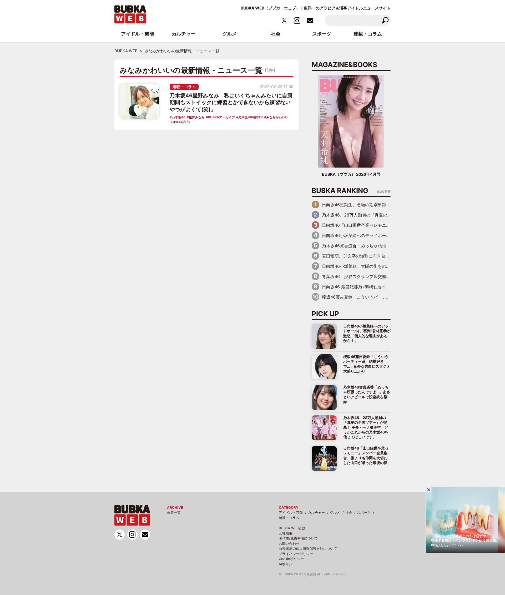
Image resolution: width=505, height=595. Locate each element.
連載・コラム (184, 86)
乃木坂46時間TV (250, 117)
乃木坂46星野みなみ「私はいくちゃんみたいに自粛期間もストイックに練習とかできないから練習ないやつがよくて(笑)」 (231, 102)
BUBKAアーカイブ (221, 117)
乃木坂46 (178, 117)
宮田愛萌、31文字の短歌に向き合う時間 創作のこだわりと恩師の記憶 (389, 256)
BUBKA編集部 (180, 122)
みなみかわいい (277, 117)
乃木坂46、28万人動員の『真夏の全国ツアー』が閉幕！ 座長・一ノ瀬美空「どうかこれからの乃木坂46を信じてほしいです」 (365, 427)
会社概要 (285, 533)
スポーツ (364, 512)
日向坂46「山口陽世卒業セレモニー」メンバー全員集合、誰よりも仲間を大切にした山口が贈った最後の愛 (365, 455)
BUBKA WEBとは (292, 528)
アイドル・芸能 (291, 512)
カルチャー (316, 512)
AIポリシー (287, 564)
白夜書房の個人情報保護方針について (308, 548)
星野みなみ (197, 117)
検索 (385, 20)
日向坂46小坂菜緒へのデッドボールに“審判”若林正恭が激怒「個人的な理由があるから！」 (367, 333)
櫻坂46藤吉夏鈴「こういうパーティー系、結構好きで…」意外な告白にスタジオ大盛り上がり (366, 363)
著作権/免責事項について (298, 538)
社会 (348, 512)
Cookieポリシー (291, 559)
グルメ (335, 512)
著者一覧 (174, 512)
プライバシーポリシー (296, 554)
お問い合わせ (289, 543)
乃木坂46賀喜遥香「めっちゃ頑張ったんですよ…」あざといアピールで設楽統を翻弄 (366, 394)
